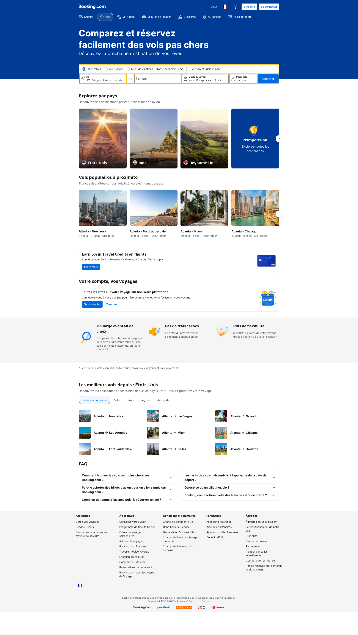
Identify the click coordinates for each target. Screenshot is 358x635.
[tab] (94, 400)
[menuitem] (86, 17)
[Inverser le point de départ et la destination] (130, 78)
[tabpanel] (179, 432)
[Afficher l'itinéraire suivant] (279, 138)
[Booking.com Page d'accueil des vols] (92, 6)
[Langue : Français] (225, 6)
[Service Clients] (235, 6)
